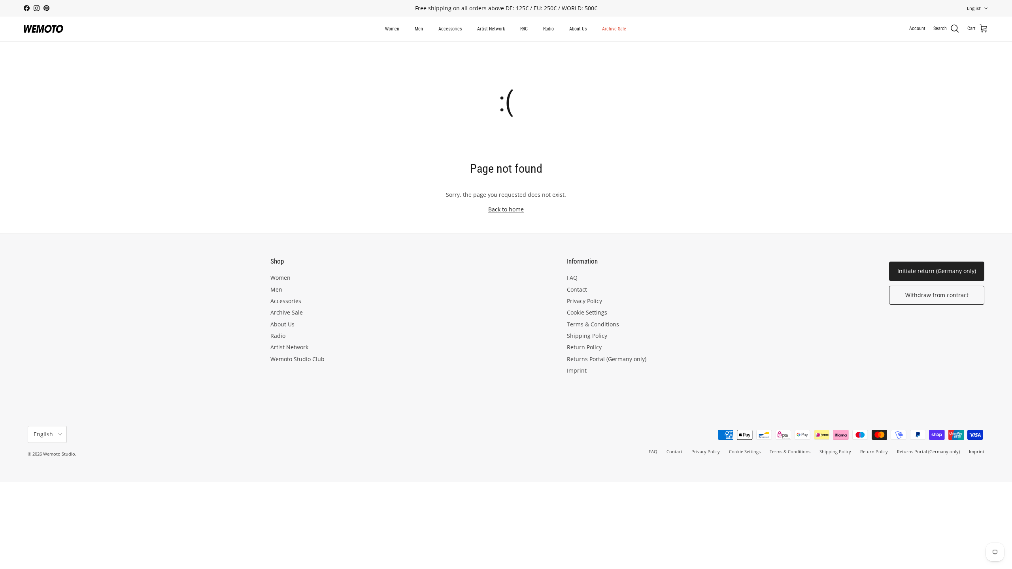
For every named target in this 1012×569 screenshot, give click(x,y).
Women (392, 29)
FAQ (572, 277)
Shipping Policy (587, 335)
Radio (548, 29)
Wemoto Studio (59, 454)
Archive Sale (614, 29)
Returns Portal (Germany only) (606, 359)
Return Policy (584, 347)
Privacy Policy (584, 301)
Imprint (577, 370)
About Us (578, 29)
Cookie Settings (587, 312)
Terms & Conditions (593, 324)
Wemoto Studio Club (297, 359)
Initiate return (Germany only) (936, 271)
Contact (577, 289)
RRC (524, 29)
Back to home (506, 209)
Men (419, 29)
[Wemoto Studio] (43, 28)
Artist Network (491, 29)
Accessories (450, 29)
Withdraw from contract (937, 295)
